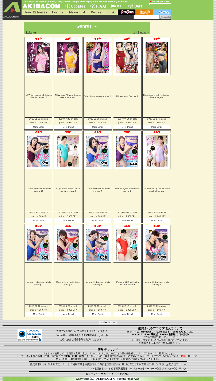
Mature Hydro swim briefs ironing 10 (39, 189)
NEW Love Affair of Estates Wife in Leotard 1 (68, 96)
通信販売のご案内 (94, 364)
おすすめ (108, 368)
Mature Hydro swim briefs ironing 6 (68, 283)
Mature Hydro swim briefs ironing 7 (39, 283)
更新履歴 (120, 368)
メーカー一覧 (152, 368)
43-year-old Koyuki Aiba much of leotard (127, 283)
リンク (182, 368)
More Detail (38, 127)
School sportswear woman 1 (97, 96)
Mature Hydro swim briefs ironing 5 (98, 283)
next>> (144, 32)
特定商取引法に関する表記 (45, 364)
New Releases (35, 12)
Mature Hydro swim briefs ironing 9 (98, 189)
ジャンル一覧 (169, 368)
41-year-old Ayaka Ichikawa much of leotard (156, 189)
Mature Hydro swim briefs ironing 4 (157, 283)
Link (111, 12)
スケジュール (135, 368)
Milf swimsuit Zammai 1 (127, 96)
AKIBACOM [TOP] (12, 17)
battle (144, 12)
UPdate (75, 6)
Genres (96, 12)
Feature (57, 12)
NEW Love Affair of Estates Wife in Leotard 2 (39, 96)
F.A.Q (98, 6)
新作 (98, 368)
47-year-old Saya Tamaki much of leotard (68, 189)
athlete (162, 12)
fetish (126, 12)
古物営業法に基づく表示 (150, 364)
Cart (135, 6)
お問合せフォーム (176, 364)
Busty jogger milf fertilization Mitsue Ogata (156, 96)
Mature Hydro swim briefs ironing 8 (127, 189)
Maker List (77, 12)
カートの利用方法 (72, 364)
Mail (117, 6)
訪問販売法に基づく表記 (120, 364)
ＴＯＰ (90, 368)
